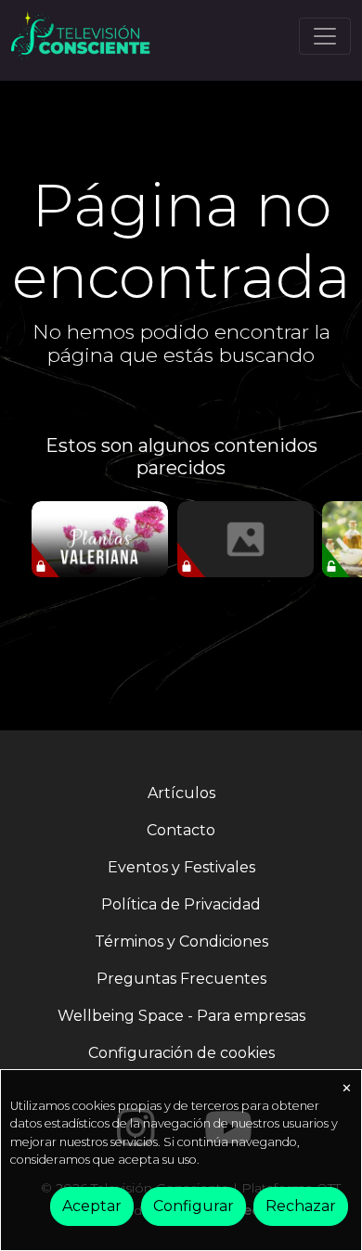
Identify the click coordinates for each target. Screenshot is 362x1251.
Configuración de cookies (181, 1053)
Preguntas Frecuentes (181, 978)
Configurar (193, 1206)
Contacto (181, 830)
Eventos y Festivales (181, 867)
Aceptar (92, 1206)
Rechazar (300, 1206)
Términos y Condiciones (181, 941)
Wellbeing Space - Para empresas (181, 1016)
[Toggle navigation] (325, 36)
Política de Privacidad (181, 904)
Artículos (181, 793)
